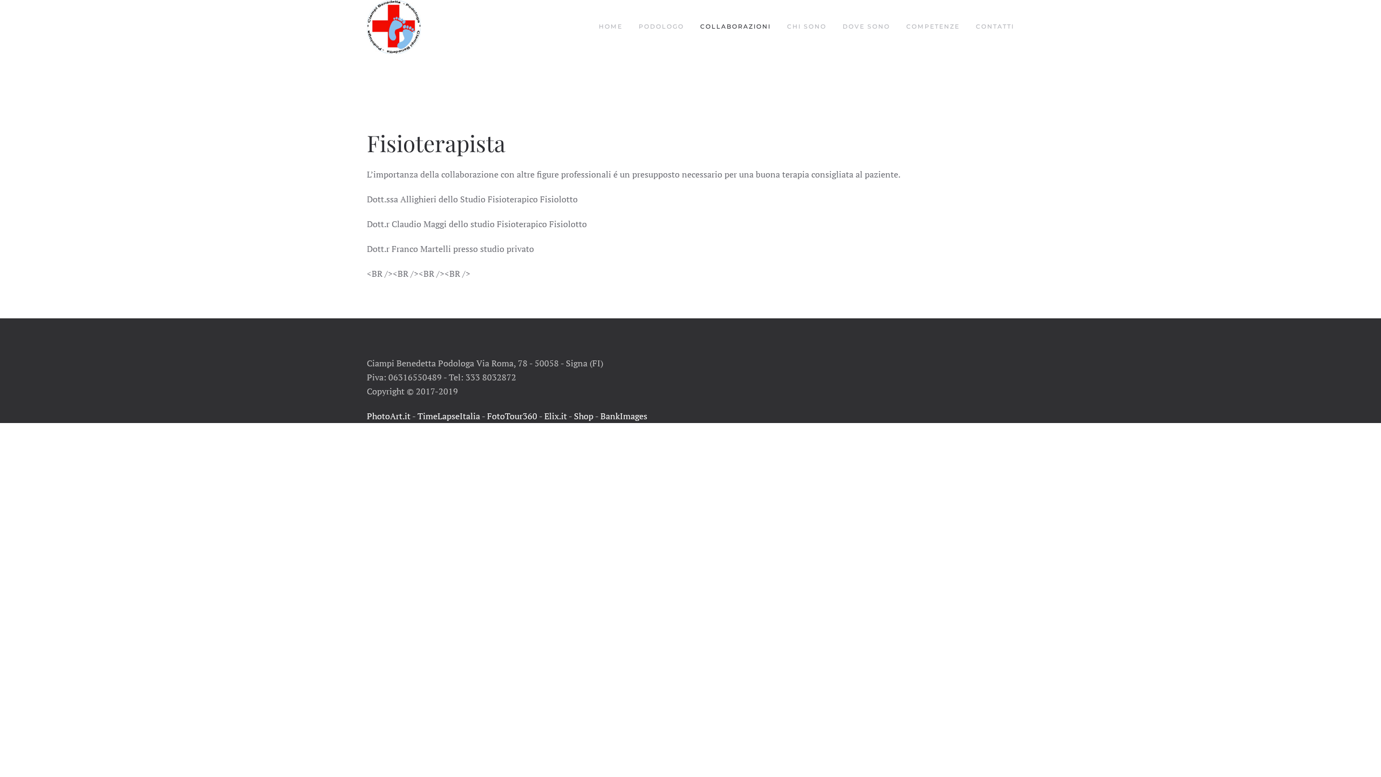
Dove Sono (866, 26)
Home (611, 26)
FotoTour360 (512, 416)
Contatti (995, 26)
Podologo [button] (661, 26)
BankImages (623, 416)
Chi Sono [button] (806, 26)
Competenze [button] (933, 26)
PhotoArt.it (389, 416)
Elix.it (555, 416)
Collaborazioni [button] (735, 26)
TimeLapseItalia (449, 416)
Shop (583, 416)
